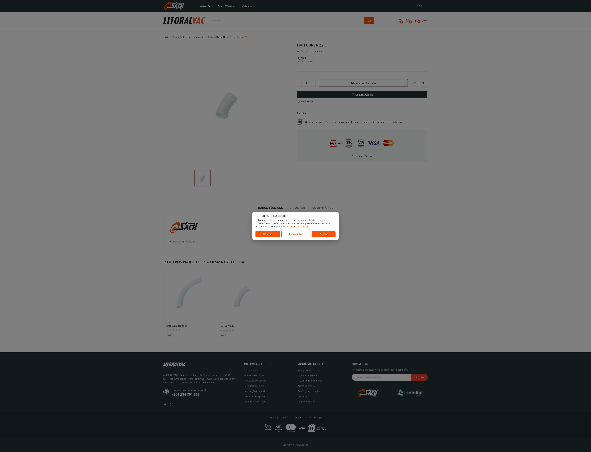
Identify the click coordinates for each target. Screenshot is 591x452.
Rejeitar (267, 233)
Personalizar (296, 233)
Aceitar (324, 233)
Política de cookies (299, 226)
